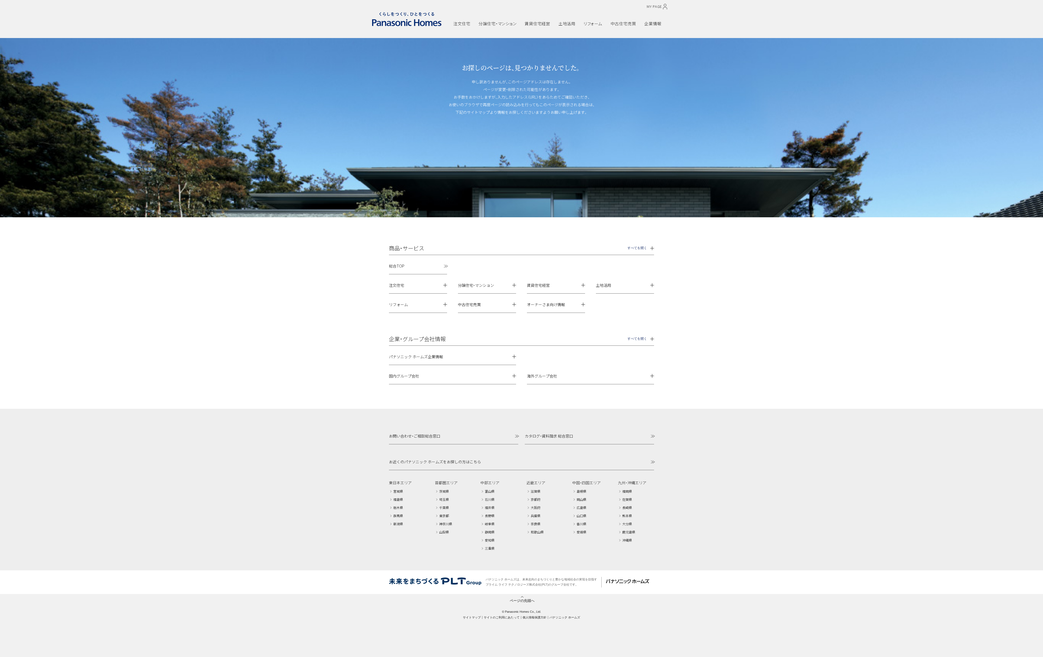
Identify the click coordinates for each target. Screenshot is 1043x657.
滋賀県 (536, 491)
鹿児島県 (628, 532)
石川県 (490, 499)
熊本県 (627, 515)
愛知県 (490, 540)
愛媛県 (581, 532)
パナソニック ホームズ (564, 617)
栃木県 (398, 507)
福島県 (398, 499)
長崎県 (627, 507)
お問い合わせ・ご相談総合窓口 (414, 436)
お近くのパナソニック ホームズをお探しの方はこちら (435, 461)
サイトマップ (472, 617)
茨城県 (444, 491)
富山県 (490, 491)
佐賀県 (627, 499)
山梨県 (444, 532)
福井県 (490, 507)
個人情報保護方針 (534, 617)
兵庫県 (536, 515)
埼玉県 (444, 499)
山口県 (581, 515)
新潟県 (398, 523)
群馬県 (398, 515)
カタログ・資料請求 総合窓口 (549, 436)
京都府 (536, 499)
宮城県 (398, 491)
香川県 (581, 523)
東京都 (444, 515)
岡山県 (581, 499)
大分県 (627, 523)
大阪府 (536, 507)
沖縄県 (627, 540)
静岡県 (490, 532)
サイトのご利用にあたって (502, 617)
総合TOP (396, 266)
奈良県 (536, 523)
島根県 (581, 491)
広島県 (581, 507)
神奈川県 (445, 523)
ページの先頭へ (522, 600)
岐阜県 (490, 523)
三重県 (490, 548)
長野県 (490, 515)
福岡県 (627, 491)
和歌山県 (537, 532)
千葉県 (444, 507)
